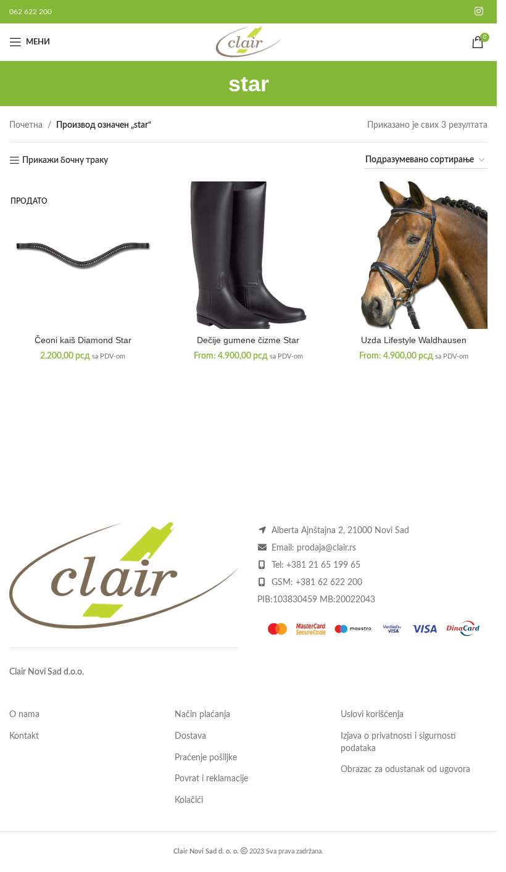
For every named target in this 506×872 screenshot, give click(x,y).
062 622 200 (30, 11)
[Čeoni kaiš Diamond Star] (82, 254)
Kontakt (24, 736)
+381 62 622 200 (329, 582)
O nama (24, 714)
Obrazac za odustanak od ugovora (405, 769)
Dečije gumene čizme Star (248, 340)
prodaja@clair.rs (326, 548)
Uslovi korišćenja (372, 714)
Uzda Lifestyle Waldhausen (414, 340)
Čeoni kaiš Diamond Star (83, 340)
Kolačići (189, 800)
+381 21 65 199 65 (323, 565)
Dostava (190, 736)
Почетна (26, 125)
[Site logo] (248, 42)
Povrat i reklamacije (211, 778)
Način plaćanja (202, 714)
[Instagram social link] (479, 11)
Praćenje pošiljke (206, 758)
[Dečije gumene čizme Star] (248, 254)
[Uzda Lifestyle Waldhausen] (414, 254)
